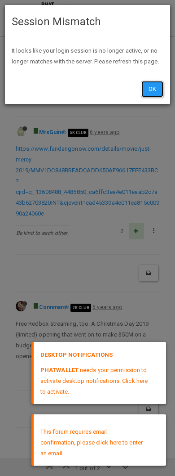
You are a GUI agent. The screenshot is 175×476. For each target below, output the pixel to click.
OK (152, 88)
